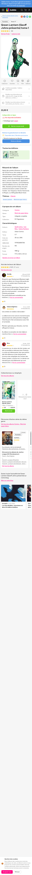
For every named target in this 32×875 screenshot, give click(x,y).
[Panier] (25, 10)
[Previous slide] (4, 57)
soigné (16, 121)
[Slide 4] (16, 75)
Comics (17, 210)
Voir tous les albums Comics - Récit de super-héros (13, 425)
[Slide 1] (12, 75)
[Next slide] (28, 57)
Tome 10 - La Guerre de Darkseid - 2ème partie (14, 463)
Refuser (17, 872)
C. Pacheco (9, 405)
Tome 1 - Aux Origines (8, 456)
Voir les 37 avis (5, 34)
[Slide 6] (19, 75)
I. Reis (3, 405)
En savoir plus (21, 5)
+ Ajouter (13, 196)
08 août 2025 (26, 274)
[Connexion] (29, 10)
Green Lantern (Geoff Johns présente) (10, 16)
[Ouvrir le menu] (3, 10)
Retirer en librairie (16, 141)
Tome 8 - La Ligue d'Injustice (10, 460)
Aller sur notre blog (7, 480)
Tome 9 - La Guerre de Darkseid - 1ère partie (14, 462)
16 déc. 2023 (26, 343)
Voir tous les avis (6, 270)
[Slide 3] (15, 75)
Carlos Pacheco (24, 229)
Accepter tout (7, 872)
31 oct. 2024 (26, 307)
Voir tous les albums (7, 375)
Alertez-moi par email (17, 126)
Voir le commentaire (16, 297)
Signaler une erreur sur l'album (11, 258)
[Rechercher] (21, 10)
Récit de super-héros (21, 213)
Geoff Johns (19, 227)
